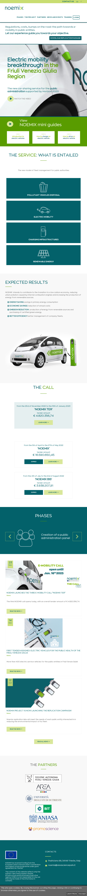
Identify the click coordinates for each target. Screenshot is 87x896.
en (77, 1)
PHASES (20, 17)
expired (33, 461)
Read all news (42, 741)
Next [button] (77, 536)
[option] (43, 538)
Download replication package (65, 38)
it (81, 1)
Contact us (68, 1)
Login (76, 17)
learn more (42, 422)
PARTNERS (41, 17)
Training (68, 17)
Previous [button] (9, 536)
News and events (55, 17)
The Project (30, 17)
